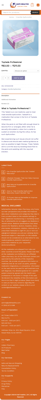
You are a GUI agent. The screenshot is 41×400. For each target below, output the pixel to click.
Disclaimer (5, 386)
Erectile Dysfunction (24, 17)
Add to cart (18, 78)
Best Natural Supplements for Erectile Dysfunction (21, 185)
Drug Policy (5, 384)
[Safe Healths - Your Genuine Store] (19, 5)
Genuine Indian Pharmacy (20, 209)
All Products (6, 348)
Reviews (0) (5, 103)
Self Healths (21, 394)
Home (11, 17)
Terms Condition (7, 371)
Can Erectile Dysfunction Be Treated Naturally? (21, 172)
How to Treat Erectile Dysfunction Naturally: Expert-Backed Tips (20, 192)
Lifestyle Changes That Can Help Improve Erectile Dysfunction (23, 179)
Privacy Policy (6, 381)
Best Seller (5, 350)
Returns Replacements (10, 366)
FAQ (3, 389)
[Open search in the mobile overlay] (20, 12)
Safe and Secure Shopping (11, 363)
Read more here (32, 280)
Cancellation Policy (8, 368)
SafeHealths (11, 221)
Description (5, 95)
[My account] (38, 5)
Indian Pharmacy (8, 345)
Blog (3, 353)
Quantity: (4, 70)
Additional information (8, 99)
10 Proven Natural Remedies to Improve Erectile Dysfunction (22, 198)
